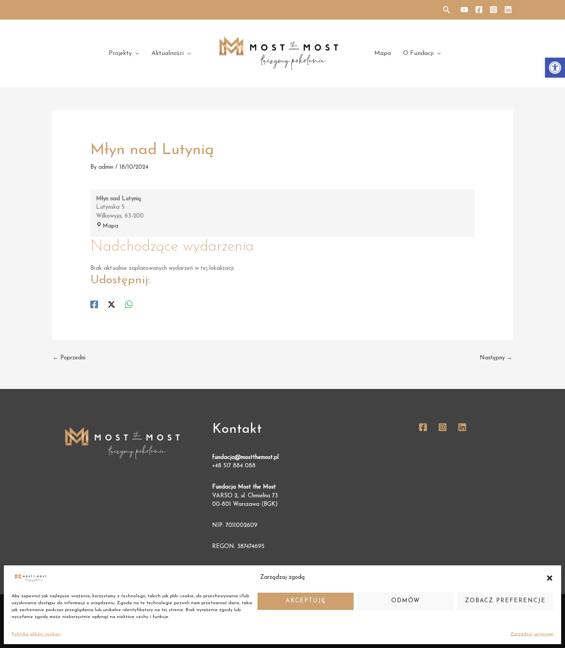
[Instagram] (494, 10)
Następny (496, 358)
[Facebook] (479, 10)
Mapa (110, 226)
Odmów (405, 601)
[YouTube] (464, 10)
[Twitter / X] (111, 304)
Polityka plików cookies (36, 634)
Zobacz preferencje (505, 601)
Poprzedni (69, 358)
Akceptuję (306, 601)
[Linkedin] (508, 10)
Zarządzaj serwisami (531, 634)
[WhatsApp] (129, 304)
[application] (135, 53)
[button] (555, 68)
